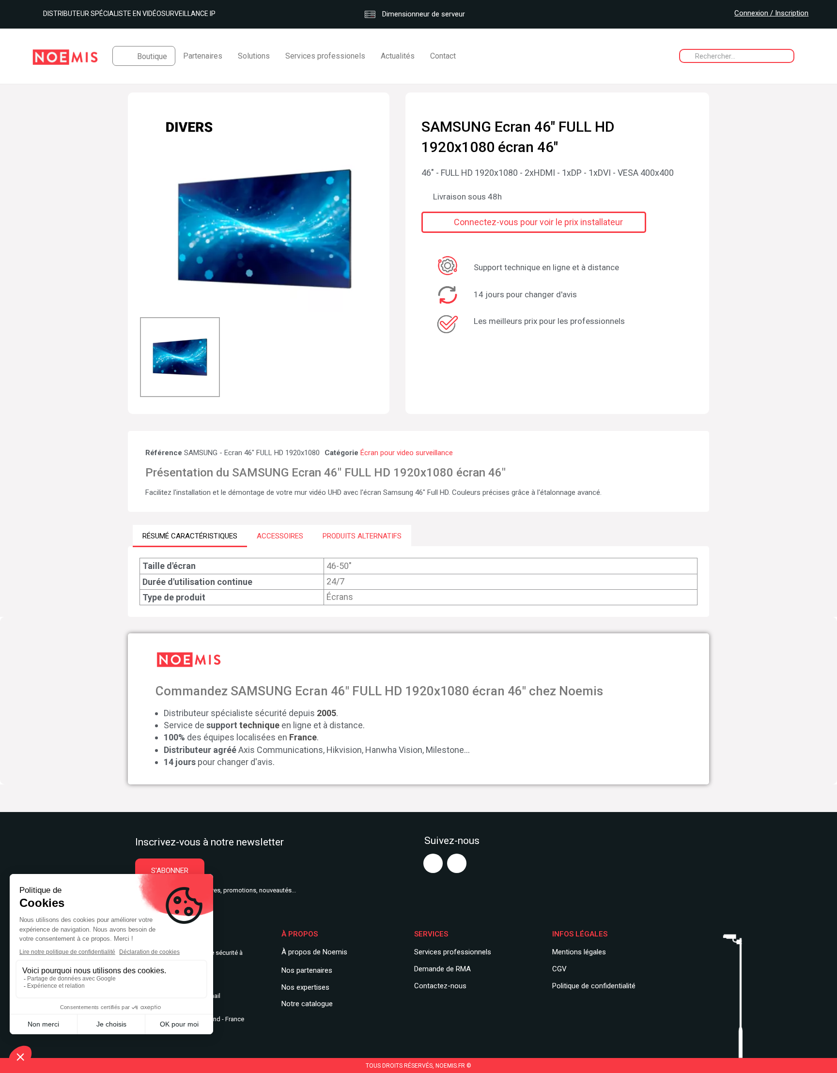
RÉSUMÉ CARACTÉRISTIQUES (189, 536)
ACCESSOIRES (280, 536)
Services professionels (325, 56)
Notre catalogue (307, 1003)
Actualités (398, 56)
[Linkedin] (456, 863)
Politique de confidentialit (592, 985)
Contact (443, 56)
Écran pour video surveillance (406, 452)
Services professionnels (452, 952)
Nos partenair (303, 970)
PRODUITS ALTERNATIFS (362, 536)
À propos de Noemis (314, 952)
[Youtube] (433, 863)
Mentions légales (579, 952)
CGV (559, 969)
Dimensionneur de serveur (422, 14)
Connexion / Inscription (771, 13)
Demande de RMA (442, 969)
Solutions (254, 56)
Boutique (152, 56)
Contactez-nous (440, 985)
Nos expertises (305, 987)
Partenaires (202, 56)
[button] (149, 229)
